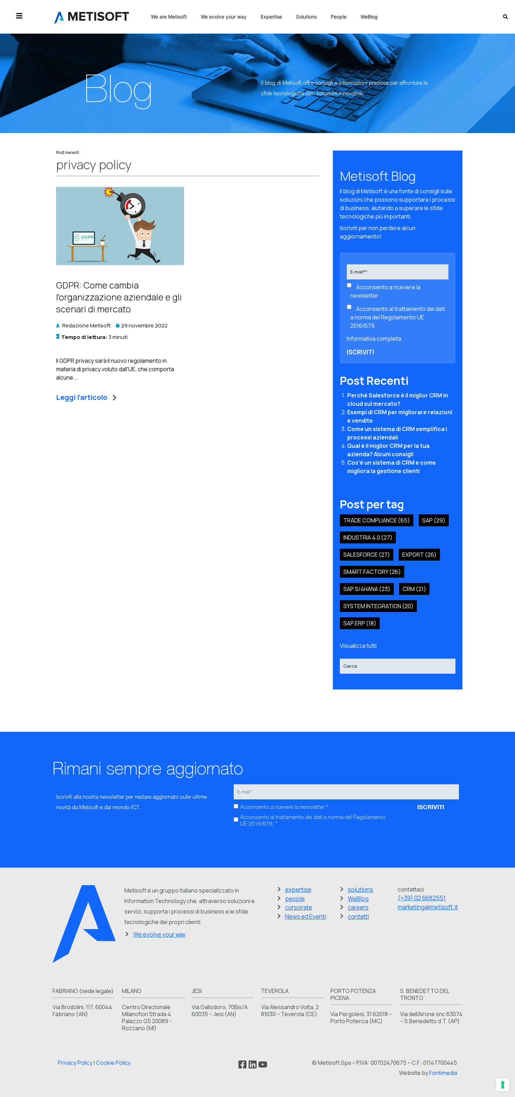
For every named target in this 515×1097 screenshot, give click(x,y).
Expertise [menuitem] (271, 17)
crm (414, 589)
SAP (433, 520)
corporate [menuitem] (298, 907)
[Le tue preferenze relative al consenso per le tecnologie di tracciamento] (502, 1084)
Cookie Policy (113, 1063)
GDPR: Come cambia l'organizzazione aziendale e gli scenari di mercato (119, 297)
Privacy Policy (75, 1063)
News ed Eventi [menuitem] (305, 916)
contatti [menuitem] (358, 916)
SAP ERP (359, 623)
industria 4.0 (367, 537)
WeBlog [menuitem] (369, 17)
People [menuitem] (338, 17)
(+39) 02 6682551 (422, 898)
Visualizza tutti (358, 646)
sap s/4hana (366, 589)
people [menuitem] (295, 899)
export (419, 554)
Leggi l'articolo (81, 397)
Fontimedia (443, 1073)
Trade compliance (376, 520)
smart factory (372, 572)
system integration (378, 606)
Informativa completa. (375, 338)
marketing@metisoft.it (428, 907)
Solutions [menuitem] (306, 17)
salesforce (366, 554)
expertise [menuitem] (298, 890)
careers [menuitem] (358, 907)
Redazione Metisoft (86, 325)
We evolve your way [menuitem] (224, 17)
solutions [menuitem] (360, 890)
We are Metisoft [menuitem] (169, 17)
